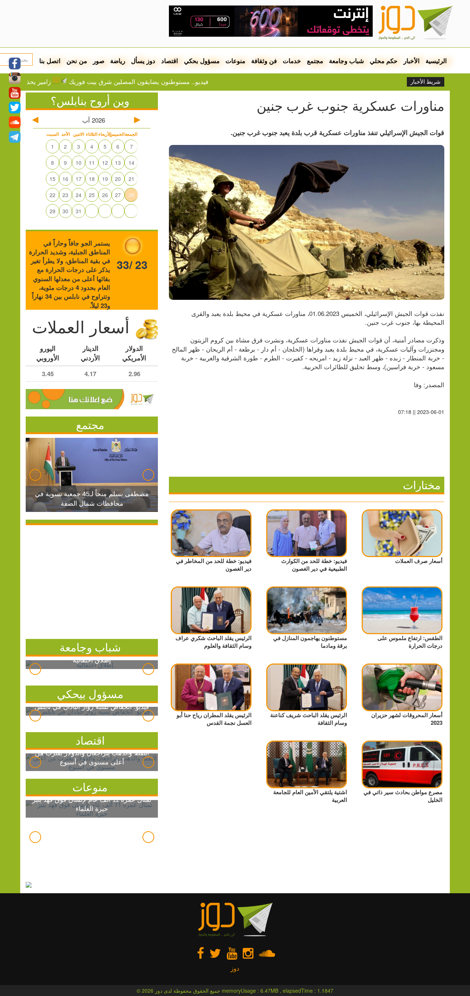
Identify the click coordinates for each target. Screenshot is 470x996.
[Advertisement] (92, 580)
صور (98, 60)
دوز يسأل (143, 60)
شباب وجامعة (346, 60)
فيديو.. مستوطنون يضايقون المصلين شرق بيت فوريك (164, 81)
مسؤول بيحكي (90, 693)
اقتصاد (169, 60)
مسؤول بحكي (202, 60)
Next (148, 475)
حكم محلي (384, 60)
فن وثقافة (264, 60)
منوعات (235, 60)
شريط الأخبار (426, 82)
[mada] (271, 18)
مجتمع (315, 60)
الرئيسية (436, 60)
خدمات (292, 60)
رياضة (117, 60)
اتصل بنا (50, 60)
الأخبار (412, 60)
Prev (35, 475)
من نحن (76, 60)
